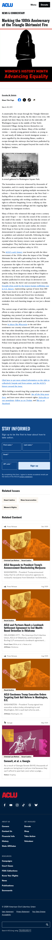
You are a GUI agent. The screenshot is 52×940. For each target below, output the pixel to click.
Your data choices (38, 912)
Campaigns (7, 861)
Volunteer (28, 841)
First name (7, 445)
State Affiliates (9, 846)
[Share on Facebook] (19, 100)
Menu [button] (33, 4)
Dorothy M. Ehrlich (9, 95)
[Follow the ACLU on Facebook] (4, 805)
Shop (26, 831)
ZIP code (6, 464)
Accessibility (6, 915)
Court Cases (7, 866)
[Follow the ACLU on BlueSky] (36, 805)
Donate (44, 4)
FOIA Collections (9, 871)
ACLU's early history (14, 252)
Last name (28, 445)
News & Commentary (12, 13)
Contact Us (7, 831)
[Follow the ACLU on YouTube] (11, 805)
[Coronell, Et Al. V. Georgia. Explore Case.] (26, 749)
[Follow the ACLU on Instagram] (17, 805)
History (5, 841)
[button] (29, 100)
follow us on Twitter (23, 400)
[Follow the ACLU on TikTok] (23, 805)
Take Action (29, 836)
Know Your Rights (10, 875)
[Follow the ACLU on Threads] (29, 805)
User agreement (8, 912)
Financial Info (8, 836)
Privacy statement (23, 912)
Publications (8, 885)
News (4, 880)
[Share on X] (24, 100)
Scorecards (7, 890)
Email (5, 454)
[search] (47, 924)
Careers (5, 826)
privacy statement (26, 477)
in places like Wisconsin (17, 324)
